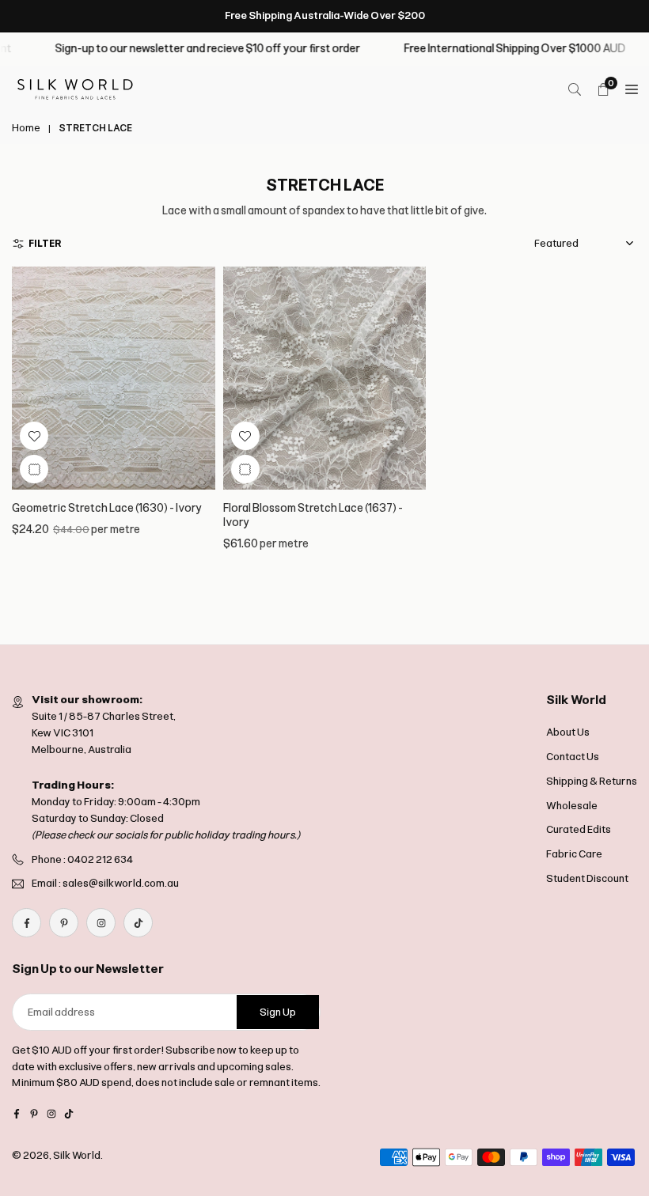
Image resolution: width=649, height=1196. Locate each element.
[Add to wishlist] (34, 436)
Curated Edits (578, 829)
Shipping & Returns (591, 781)
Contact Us (572, 757)
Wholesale (572, 806)
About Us (568, 732)
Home (26, 128)
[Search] (574, 89)
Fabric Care (574, 854)
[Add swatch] (34, 469)
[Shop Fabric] (631, 89)
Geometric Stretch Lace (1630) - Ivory (107, 508)
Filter (45, 243)
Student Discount (587, 878)
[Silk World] (75, 88)
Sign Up (278, 1012)
